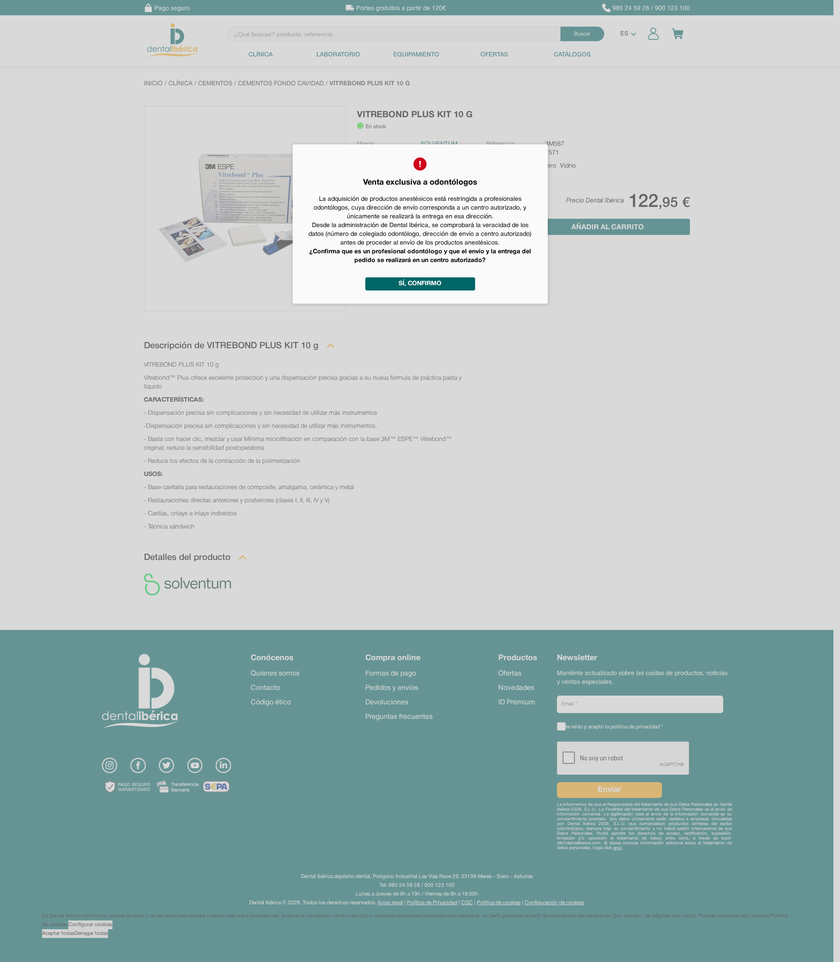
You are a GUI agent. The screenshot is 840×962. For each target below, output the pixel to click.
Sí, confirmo (420, 284)
